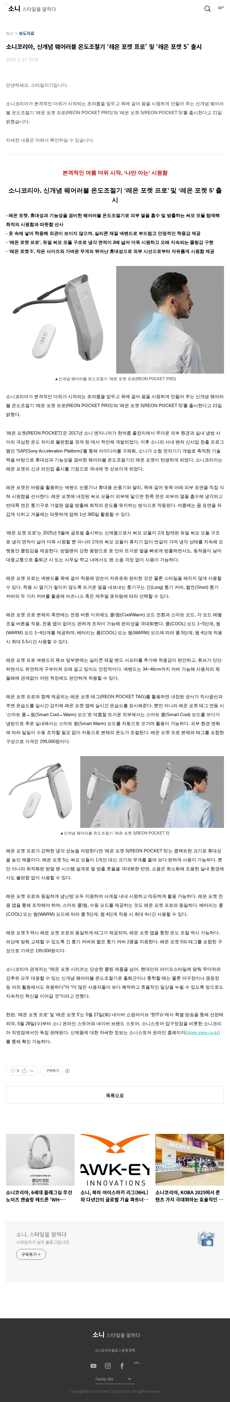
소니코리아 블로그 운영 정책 (115, 1350)
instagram (108, 1366)
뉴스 (10, 33)
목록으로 (115, 1095)
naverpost (136, 1366)
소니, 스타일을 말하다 (41, 1234)
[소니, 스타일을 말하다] (31, 8)
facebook (122, 1366)
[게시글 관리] (32, 1070)
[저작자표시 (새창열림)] (67, 1070)
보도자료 (26, 33)
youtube (93, 1366)
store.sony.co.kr (202, 1032)
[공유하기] (24, 1070)
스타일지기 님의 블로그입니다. (43, 1242)
